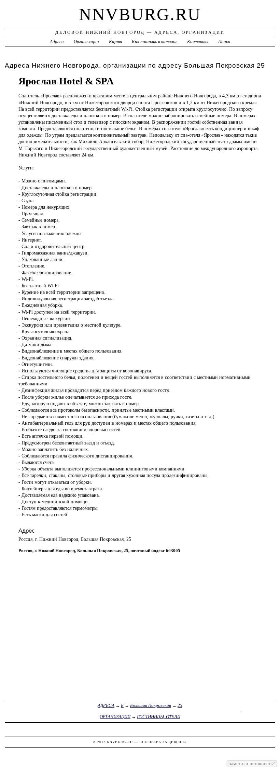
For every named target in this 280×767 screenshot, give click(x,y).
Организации (86, 41)
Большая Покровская (150, 705)
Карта (115, 41)
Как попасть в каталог (154, 41)
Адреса (57, 41)
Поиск (224, 41)
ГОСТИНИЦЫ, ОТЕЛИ (158, 716)
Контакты (197, 41)
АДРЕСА (106, 705)
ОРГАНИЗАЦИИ (115, 716)
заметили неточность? (252, 763)
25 (180, 705)
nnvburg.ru (140, 14)
